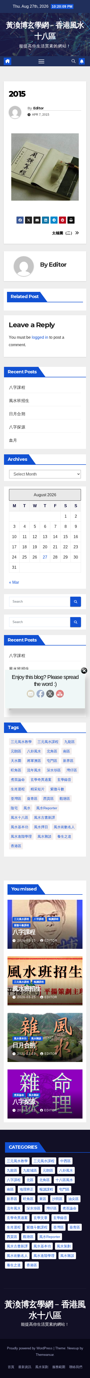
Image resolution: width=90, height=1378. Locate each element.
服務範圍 (58, 1367)
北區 (30, 1180)
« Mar (14, 582)
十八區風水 (64, 1180)
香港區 (16, 846)
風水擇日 (41, 827)
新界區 (68, 761)
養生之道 (64, 836)
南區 (66, 751)
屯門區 (52, 761)
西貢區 (48, 799)
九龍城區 (30, 1170)
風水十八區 (19, 817)
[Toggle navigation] (41, 61)
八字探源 (17, 427)
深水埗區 (54, 770)
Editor (38, 108)
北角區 (52, 751)
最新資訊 (24, 1367)
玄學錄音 (64, 780)
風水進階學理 (21, 836)
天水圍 (16, 761)
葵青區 (32, 799)
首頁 (11, 1367)
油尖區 (73, 1199)
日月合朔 (17, 414)
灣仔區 (71, 770)
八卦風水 (34, 751)
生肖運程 (18, 789)
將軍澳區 (34, 761)
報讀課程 (53, 919)
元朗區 (16, 751)
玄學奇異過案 (41, 780)
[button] (74, 61)
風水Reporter (46, 808)
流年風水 (34, 770)
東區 (42, 1199)
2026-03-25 (27, 940)
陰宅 (14, 808)
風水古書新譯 (44, 817)
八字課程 (17, 387)
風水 (27, 808)
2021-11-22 (26, 1110)
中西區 (65, 1161)
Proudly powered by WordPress (30, 1348)
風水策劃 (64, 1246)
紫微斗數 (57, 789)
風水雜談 (45, 836)
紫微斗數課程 (21, 925)
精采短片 (37, 789)
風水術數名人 (64, 827)
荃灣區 (16, 799)
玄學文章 (41, 1218)
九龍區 (69, 742)
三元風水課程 (48, 742)
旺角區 (16, 770)
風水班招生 (19, 401)
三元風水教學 (21, 742)
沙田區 (57, 1199)
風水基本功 (19, 827)
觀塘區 (65, 799)
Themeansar (45, 1355)
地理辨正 (27, 1189)
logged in (40, 337)
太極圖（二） (63, 233)
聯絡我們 (75, 1367)
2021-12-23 (27, 1053)
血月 (13, 440)
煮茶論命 (18, 780)
